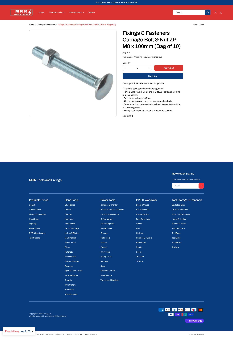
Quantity (126, 63)
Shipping (138, 57)
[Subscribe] (201, 186)
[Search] (207, 12)
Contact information (74, 334)
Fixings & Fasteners (46, 25)
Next (202, 25)
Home (31, 25)
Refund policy (60, 334)
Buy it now (153, 76)
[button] (56, 12)
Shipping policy (47, 334)
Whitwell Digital (60, 316)
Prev (195, 25)
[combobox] (191, 12)
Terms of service (90, 334)
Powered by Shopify (196, 334)
